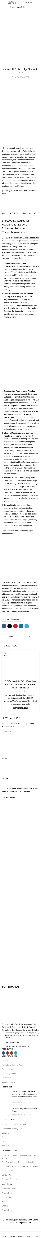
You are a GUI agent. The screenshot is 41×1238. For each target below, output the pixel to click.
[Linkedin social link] (21, 626)
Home (16, 18)
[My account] (38, 7)
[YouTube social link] (11, 1053)
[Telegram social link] (26, 626)
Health (24, 18)
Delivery (5, 1061)
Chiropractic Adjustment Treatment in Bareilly (20, 1166)
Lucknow (5, 1133)
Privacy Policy (7, 1193)
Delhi (4, 1141)
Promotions (6, 1078)
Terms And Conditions (10, 1189)
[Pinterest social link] (15, 626)
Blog (3, 1202)
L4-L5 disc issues (29, 514)
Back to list (20, 636)
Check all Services (9, 1179)
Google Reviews (8, 1082)
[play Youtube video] (20, 200)
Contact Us (6, 1175)
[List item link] (20, 1042)
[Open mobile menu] (3, 7)
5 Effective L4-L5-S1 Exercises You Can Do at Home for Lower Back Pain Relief (20, 684)
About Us (5, 1146)
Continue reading (20, 708)
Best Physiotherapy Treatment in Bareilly (18, 1162)
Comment (6, 732)
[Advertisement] (20, 44)
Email (5, 768)
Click (14, 77)
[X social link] (9, 626)
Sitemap (5, 1206)
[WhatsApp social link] (15, 1053)
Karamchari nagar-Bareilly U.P (14, 1124)
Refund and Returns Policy (12, 1065)
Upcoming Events (9, 1074)
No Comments (26, 1103)
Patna (4, 1137)
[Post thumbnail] (6, 1097)
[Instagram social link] (7, 1053)
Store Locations (8, 1069)
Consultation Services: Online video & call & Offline (19, 1156)
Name (5, 758)
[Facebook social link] (4, 626)
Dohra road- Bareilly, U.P (12, 1129)
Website (5, 778)
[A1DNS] (20, 993)
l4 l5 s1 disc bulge (12, 619)
